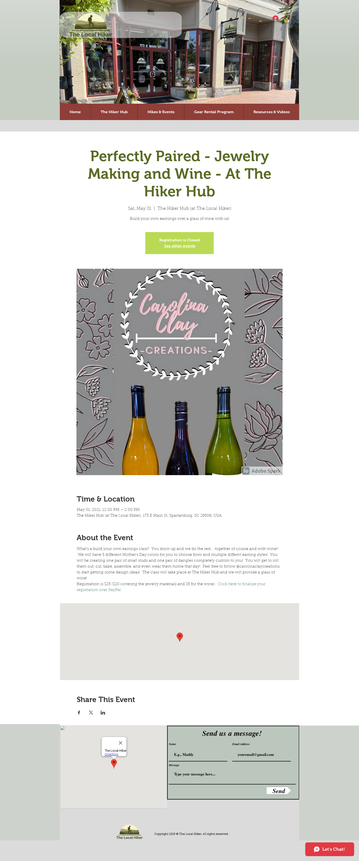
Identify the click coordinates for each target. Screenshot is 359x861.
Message (174, 765)
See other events (179, 246)
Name (172, 744)
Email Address (241, 744)
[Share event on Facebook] (79, 713)
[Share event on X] (91, 713)
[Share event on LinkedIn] (103, 713)
